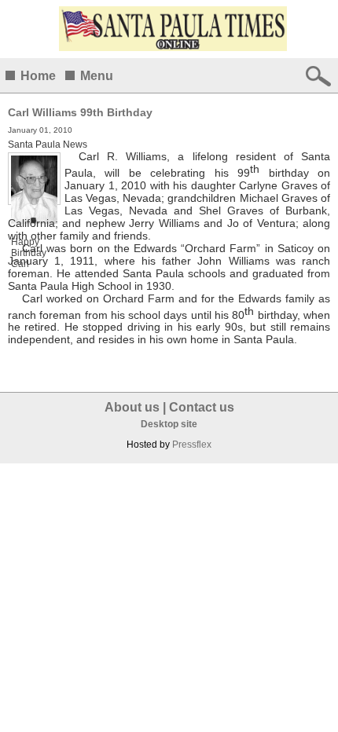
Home (38, 75)
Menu (96, 75)
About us (132, 407)
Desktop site (169, 424)
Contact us (201, 407)
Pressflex (191, 444)
